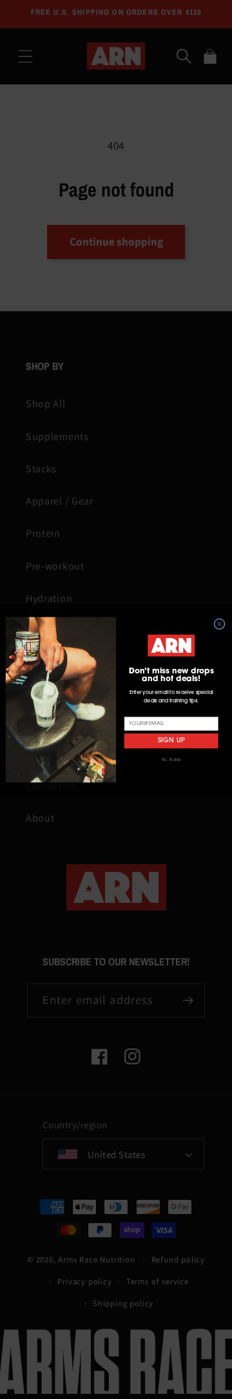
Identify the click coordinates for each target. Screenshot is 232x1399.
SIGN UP (171, 740)
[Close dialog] (219, 623)
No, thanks (171, 760)
